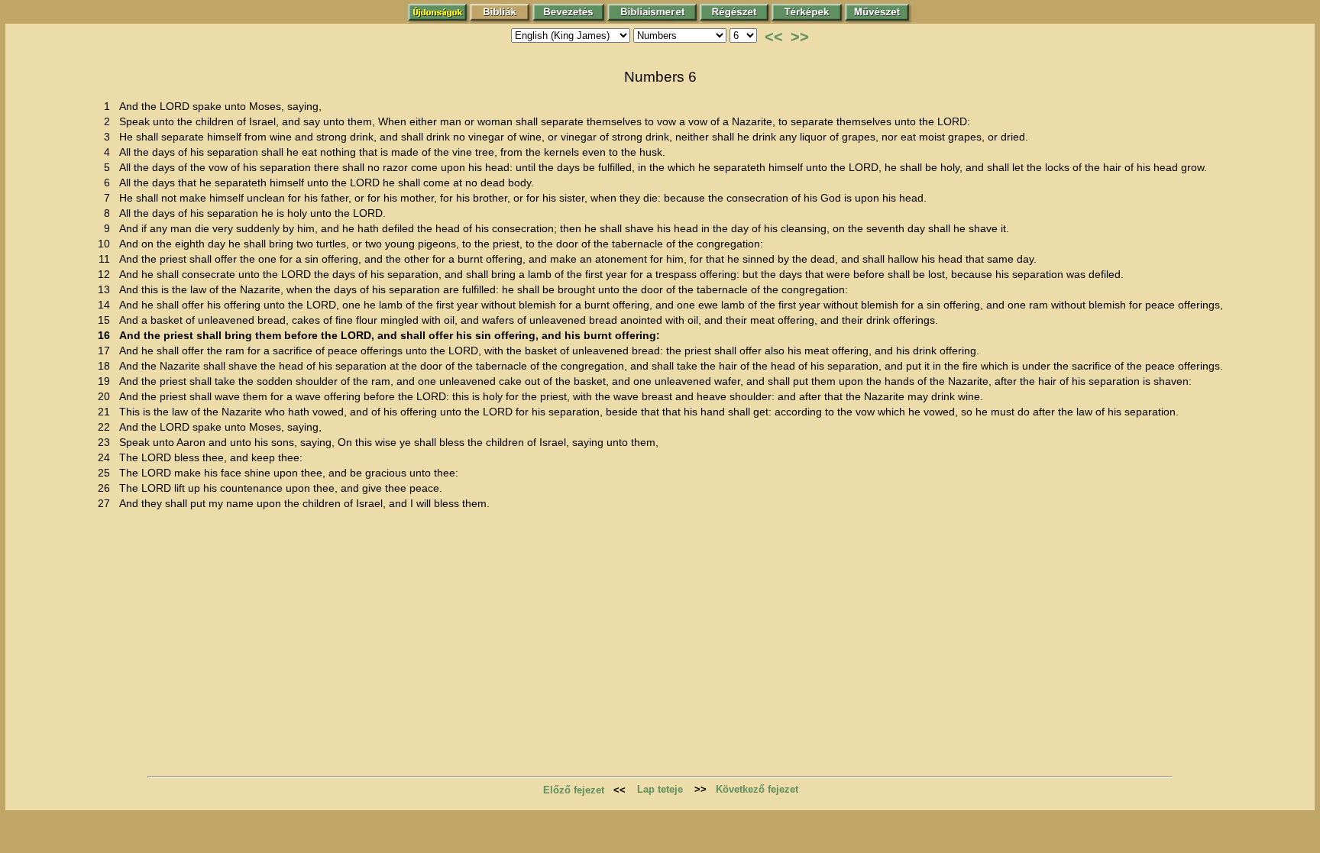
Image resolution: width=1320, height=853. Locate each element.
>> (800, 36)
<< (774, 36)
